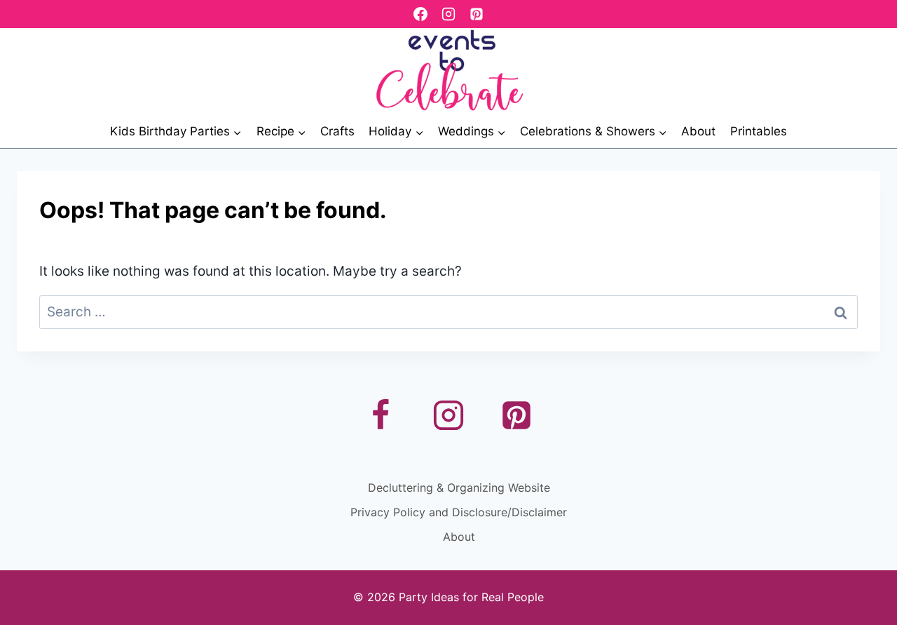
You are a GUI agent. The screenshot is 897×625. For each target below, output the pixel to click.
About (698, 131)
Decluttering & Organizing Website (459, 487)
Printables (758, 131)
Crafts (337, 131)
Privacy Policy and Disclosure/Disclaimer (458, 512)
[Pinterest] (477, 14)
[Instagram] (448, 14)
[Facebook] (420, 14)
